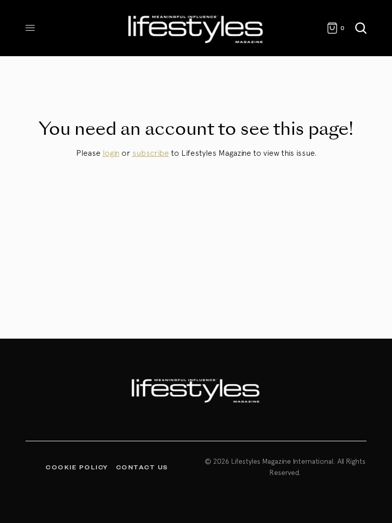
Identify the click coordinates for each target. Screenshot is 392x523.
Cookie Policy (76, 467)
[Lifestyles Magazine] (196, 28)
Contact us (142, 467)
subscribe (150, 152)
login (111, 152)
